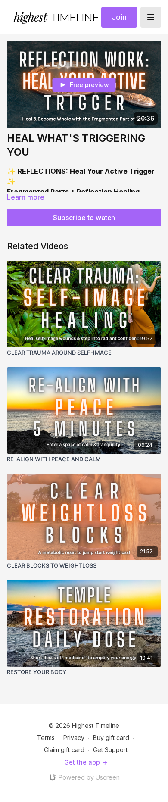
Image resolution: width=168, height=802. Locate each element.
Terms (46, 737)
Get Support (110, 749)
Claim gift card (64, 749)
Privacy (73, 737)
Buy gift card (111, 737)
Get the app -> (85, 762)
